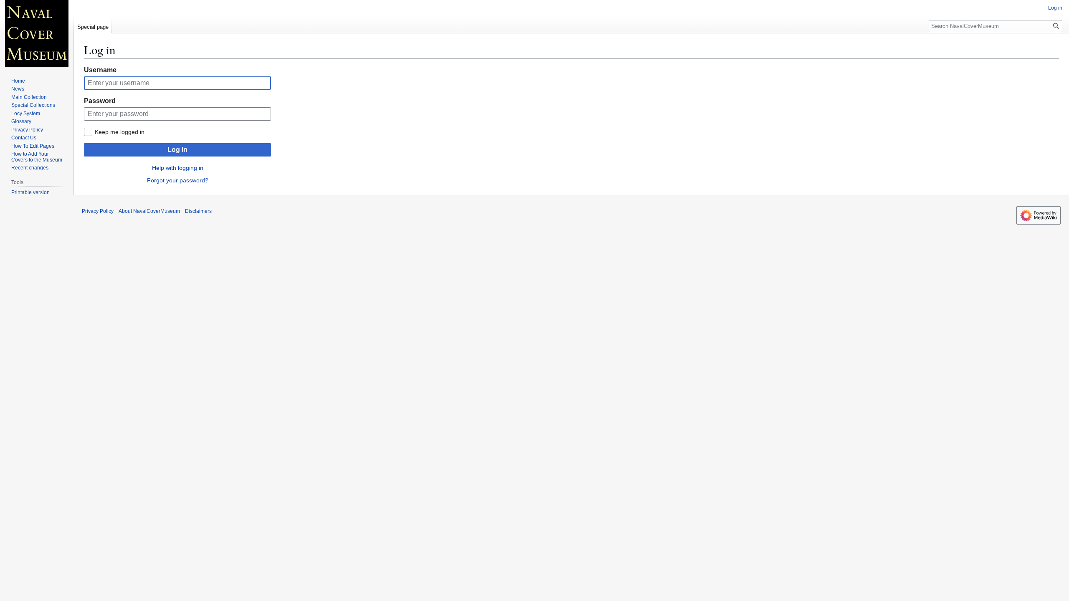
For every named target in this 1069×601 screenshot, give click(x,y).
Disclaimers (198, 211)
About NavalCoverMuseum (149, 211)
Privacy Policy (98, 211)
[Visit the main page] (36, 33)
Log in (177, 149)
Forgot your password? (177, 180)
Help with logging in (177, 167)
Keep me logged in (119, 132)
